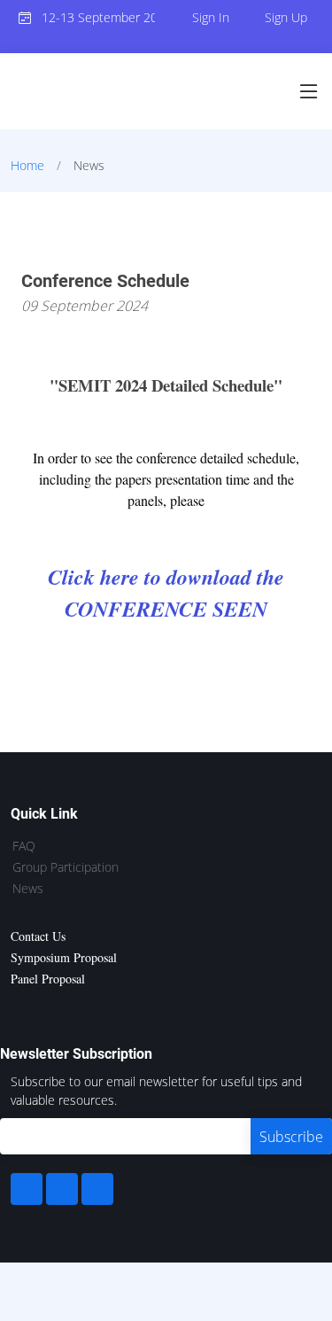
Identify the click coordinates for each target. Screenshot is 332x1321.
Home (27, 165)
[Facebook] (26, 1189)
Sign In (210, 17)
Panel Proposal (48, 978)
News (27, 888)
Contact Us (38, 936)
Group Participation (65, 867)
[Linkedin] (97, 1189)
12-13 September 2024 (93, 17)
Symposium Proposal (64, 957)
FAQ (23, 846)
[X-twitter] (62, 1189)
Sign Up (286, 17)
